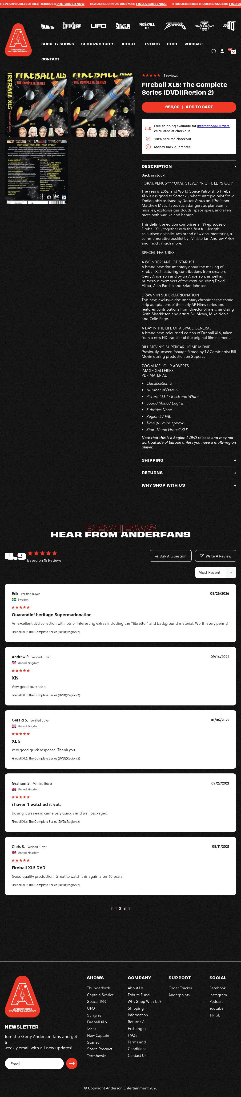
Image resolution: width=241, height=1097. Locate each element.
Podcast (216, 1001)
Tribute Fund (139, 994)
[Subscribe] (71, 1063)
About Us (136, 988)
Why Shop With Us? (144, 1001)
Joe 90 (92, 1028)
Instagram (218, 994)
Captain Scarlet (100, 994)
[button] (133, 43)
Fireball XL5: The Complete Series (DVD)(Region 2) (46, 631)
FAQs (132, 1035)
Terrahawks (96, 1055)
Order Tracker (180, 988)
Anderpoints (179, 994)
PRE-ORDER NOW (50, 3)
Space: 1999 (96, 1001)
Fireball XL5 (97, 1022)
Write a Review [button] (218, 556)
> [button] (129, 908)
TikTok (214, 1015)
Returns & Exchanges (137, 1025)
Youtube (216, 1008)
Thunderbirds (99, 988)
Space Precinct (99, 1048)
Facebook (217, 988)
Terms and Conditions (137, 1045)
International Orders (213, 125)
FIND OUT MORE (221, 3)
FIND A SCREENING (131, 3)
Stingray (94, 1015)
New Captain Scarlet (98, 1039)
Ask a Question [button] (173, 556)
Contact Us (137, 1055)
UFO (91, 1008)
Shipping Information (138, 1011)
